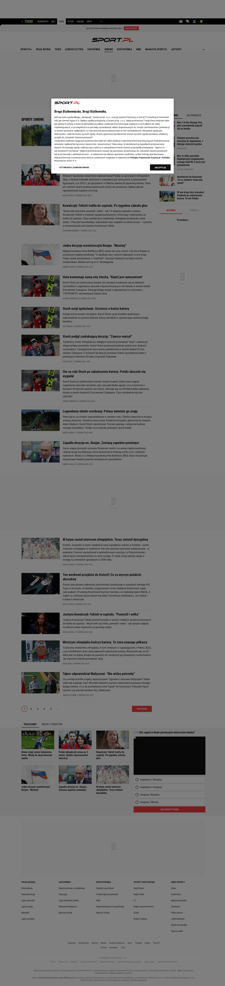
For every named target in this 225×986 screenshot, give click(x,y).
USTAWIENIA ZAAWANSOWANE (74, 167)
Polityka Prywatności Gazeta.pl (145, 157)
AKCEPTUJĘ (160, 167)
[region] (112, 136)
